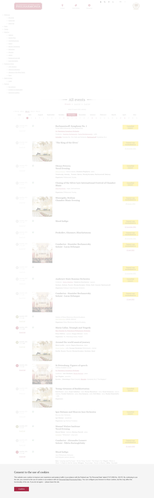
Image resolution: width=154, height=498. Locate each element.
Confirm (21, 489)
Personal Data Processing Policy (70, 479)
